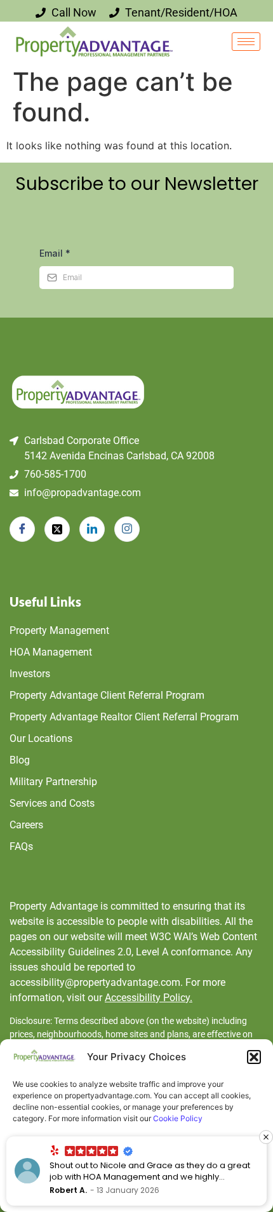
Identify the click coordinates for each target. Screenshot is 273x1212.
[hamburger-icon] (246, 41)
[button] (254, 1057)
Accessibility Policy (148, 998)
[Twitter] (57, 529)
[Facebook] (22, 529)
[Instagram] (127, 529)
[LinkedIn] (92, 529)
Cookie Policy (178, 1118)
